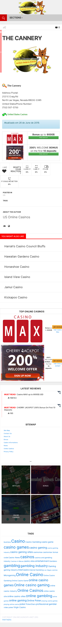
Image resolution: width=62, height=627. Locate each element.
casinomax (38, 552)
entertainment (42, 561)
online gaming (18, 600)
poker (23, 604)
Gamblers (53, 561)
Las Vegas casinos (51, 570)
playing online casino (11, 604)
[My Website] (9, 226)
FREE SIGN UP (43, 137)
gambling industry (34, 566)
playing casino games (50, 601)
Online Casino (29, 574)
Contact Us (8, 433)
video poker (8, 607)
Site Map (7, 430)
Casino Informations (11, 442)
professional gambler (46, 604)
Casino (18, 541)
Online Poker (34, 600)
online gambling (39, 596)
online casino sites (16, 596)
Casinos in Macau (17, 561)
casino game (47, 542)
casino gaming (38, 547)
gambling (12, 565)
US (4, 195)
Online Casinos (9, 448)
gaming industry (11, 570)
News (6, 445)
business (7, 542)
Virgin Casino (20, 607)
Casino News (14, 557)
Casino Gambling (33, 542)
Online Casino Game (20, 581)
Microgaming (10, 575)
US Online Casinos (16, 217)
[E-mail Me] (5, 226)
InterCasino (23, 570)
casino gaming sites (21, 552)
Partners (6, 620)
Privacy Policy (8, 451)
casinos (27, 556)
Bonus (6, 439)
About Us (7, 436)
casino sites (29, 561)
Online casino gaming (32, 585)
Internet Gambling (36, 570)
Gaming (52, 566)
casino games (16, 547)
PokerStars (31, 604)
